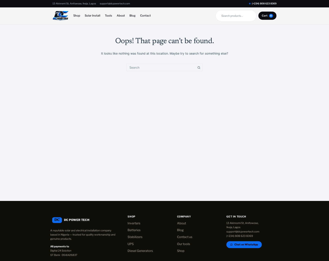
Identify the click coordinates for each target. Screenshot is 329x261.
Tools (108, 15)
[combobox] (161, 67)
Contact (145, 15)
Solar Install (92, 15)
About (121, 15)
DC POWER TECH (76, 220)
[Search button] (198, 67)
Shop (76, 15)
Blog (132, 15)
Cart (267, 15)
